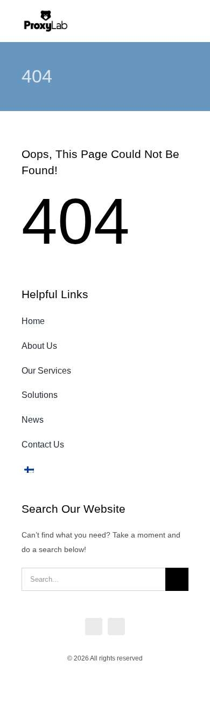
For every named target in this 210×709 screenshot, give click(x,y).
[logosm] (46, 13)
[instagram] (116, 626)
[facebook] (93, 626)
